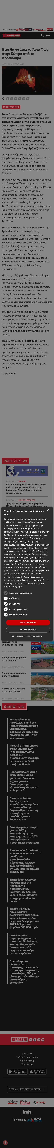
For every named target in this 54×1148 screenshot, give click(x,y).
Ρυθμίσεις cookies (36, 583)
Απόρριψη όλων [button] (28, 629)
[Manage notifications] (5, 1142)
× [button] (48, 510)
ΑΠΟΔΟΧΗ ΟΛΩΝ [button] (28, 622)
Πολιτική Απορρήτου (13, 586)
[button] (27, 636)
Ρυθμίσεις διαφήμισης (31, 577)
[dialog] (27, 574)
